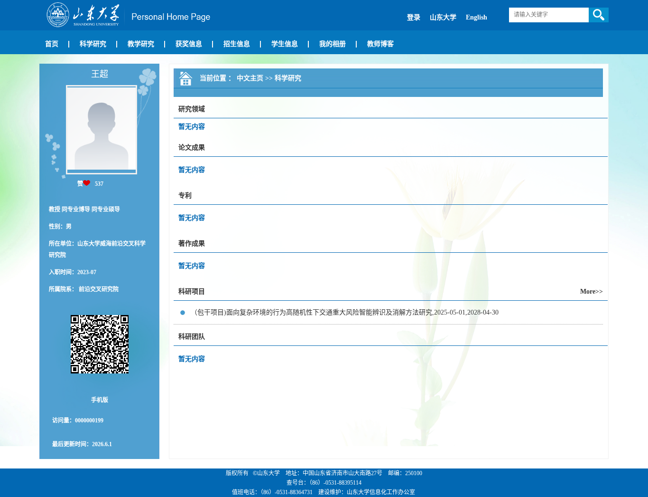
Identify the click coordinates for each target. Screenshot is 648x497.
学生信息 (284, 44)
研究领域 (191, 109)
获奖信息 (189, 44)
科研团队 (191, 336)
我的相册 (332, 44)
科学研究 (93, 44)
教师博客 (380, 44)
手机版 (99, 400)
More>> (591, 291)
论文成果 (191, 147)
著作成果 (191, 243)
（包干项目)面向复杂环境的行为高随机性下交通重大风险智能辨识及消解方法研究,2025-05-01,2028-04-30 (345, 312)
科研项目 (191, 291)
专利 (185, 195)
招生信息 (236, 44)
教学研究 (141, 44)
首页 (51, 44)
